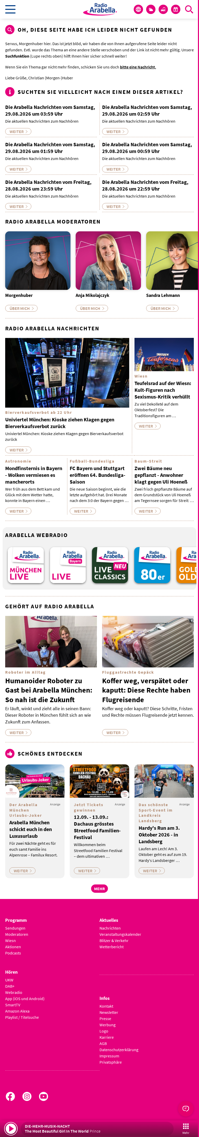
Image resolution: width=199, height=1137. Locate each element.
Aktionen (13, 946)
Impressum (109, 1055)
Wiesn (10, 940)
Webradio (13, 992)
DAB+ (10, 986)
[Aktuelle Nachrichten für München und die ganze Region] (138, 9)
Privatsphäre (111, 1062)
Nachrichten (110, 928)
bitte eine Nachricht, (138, 66)
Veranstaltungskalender (120, 934)
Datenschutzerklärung (119, 1049)
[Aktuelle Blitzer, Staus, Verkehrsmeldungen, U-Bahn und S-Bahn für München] (163, 9)
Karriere (107, 1037)
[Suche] (189, 9)
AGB (103, 1043)
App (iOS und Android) (25, 998)
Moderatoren (16, 934)
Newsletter (109, 1012)
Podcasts (13, 952)
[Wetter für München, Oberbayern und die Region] (150, 9)
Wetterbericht (112, 946)
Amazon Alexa (17, 1011)
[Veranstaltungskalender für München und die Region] (175, 9)
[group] (25, 565)
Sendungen (15, 928)
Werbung (108, 1024)
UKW (9, 979)
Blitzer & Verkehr (114, 940)
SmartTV (12, 1004)
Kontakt (106, 1006)
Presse (105, 1018)
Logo (104, 1031)
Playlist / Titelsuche (22, 1017)
